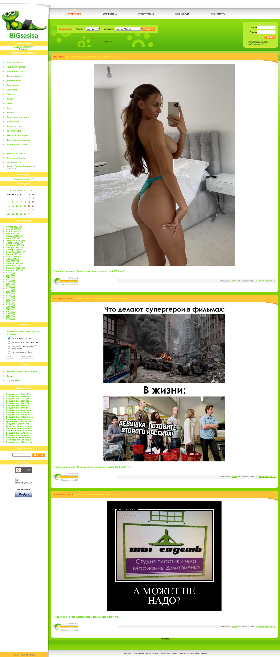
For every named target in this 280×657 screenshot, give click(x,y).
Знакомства (12, 122)
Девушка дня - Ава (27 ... (18, 398)
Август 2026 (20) (14, 227)
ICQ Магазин (12, 380)
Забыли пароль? (256, 44)
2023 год (10, 275)
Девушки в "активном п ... (19, 437)
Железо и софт (14, 126)
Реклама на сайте (15, 153)
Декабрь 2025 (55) (15, 245)
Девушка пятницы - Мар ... (19, 410)
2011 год (10, 302)
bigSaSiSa (30, 655)
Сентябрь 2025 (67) (16, 252)
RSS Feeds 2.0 (13, 162)
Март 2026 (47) (13, 238)
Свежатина (139, 653)
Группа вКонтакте (15, 67)
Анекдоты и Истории (17, 135)
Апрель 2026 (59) (14, 236)
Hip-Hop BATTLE (15, 71)
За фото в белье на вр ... (19, 426)
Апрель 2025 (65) (14, 263)
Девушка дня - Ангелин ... (19, 396)
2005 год (10, 316)
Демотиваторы (14, 80)
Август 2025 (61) (14, 254)
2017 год (10, 288)
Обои (9, 103)
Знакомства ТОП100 (16, 144)
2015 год (10, 293)
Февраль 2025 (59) (15, 268)
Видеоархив (12, 85)
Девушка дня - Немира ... (19, 401)
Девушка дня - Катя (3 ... (18, 394)
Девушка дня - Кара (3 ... (18, 403)
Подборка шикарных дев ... (20, 419)
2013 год (10, 298)
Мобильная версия (199, 653)
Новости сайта (14, 62)
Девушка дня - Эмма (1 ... (19, 442)
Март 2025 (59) (13, 266)
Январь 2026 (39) (14, 243)
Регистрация (152, 653)
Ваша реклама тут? (24, 47)
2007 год (10, 311)
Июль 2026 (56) (13, 229)
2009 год (10, 307)
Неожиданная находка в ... (20, 440)
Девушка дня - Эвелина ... (19, 417)
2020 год (10, 282)
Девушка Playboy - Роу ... (19, 424)
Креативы (11, 90)
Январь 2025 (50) (14, 270)
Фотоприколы (13, 76)
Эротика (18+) (13, 131)
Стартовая (127, 653)
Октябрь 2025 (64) (15, 250)
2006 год (10, 314)
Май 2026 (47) (13, 234)
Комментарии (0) (267, 476)
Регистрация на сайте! (259, 42)
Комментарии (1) (267, 281)
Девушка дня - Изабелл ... (19, 414)
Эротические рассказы (18, 140)
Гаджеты (10, 94)
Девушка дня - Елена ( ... (18, 412)
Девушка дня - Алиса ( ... (18, 433)
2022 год (10, 277)
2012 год (10, 300)
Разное (10, 112)
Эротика (58, 57)
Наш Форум (171, 653)
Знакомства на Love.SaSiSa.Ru (22, 371)
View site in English (16, 158)
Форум (10, 99)
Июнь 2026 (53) (13, 231)
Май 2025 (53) (13, 261)
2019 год (10, 284)
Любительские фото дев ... (20, 430)
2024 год (10, 272)
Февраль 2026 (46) (15, 240)
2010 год (10, 304)
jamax (234, 281)
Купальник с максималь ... (20, 421)
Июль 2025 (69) (13, 256)
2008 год (10, 309)
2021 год (10, 279)
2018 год (10, 286)
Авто (9, 108)
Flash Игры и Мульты (17, 117)
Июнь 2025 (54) (13, 259)
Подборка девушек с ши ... (20, 428)
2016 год (10, 291)
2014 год (10, 295)
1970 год (10, 318)
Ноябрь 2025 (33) (14, 247)
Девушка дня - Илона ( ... (19, 408)
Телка (162, 653)
